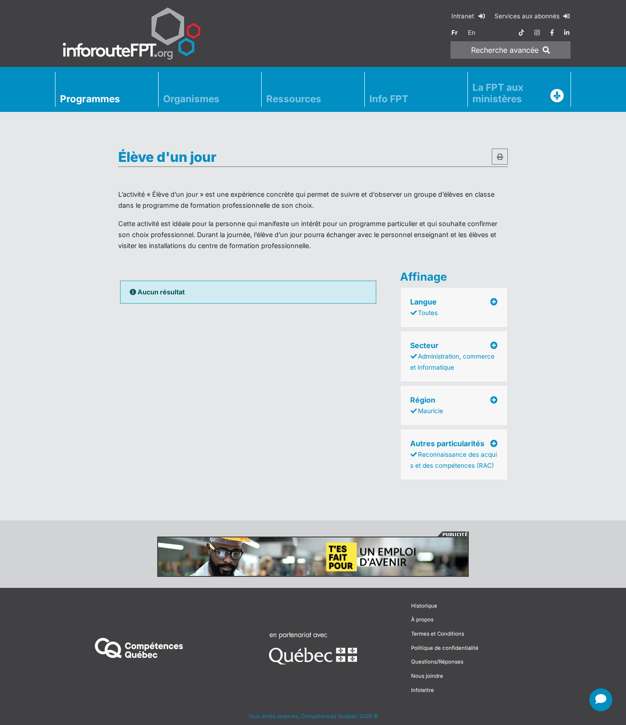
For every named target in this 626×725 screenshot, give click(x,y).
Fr (454, 32)
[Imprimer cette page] (500, 157)
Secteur (452, 356)
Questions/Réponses (437, 662)
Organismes (191, 99)
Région (426, 405)
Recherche (504, 50)
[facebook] (552, 32)
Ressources (293, 99)
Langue (424, 306)
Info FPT (388, 99)
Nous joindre (427, 676)
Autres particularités (453, 454)
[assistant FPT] (600, 699)
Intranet (463, 16)
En (471, 32)
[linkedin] (567, 32)
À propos (422, 619)
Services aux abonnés (527, 16)
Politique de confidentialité (444, 648)
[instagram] (537, 32)
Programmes (90, 99)
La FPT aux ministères (497, 93)
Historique (424, 606)
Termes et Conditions (437, 634)
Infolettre (422, 690)
